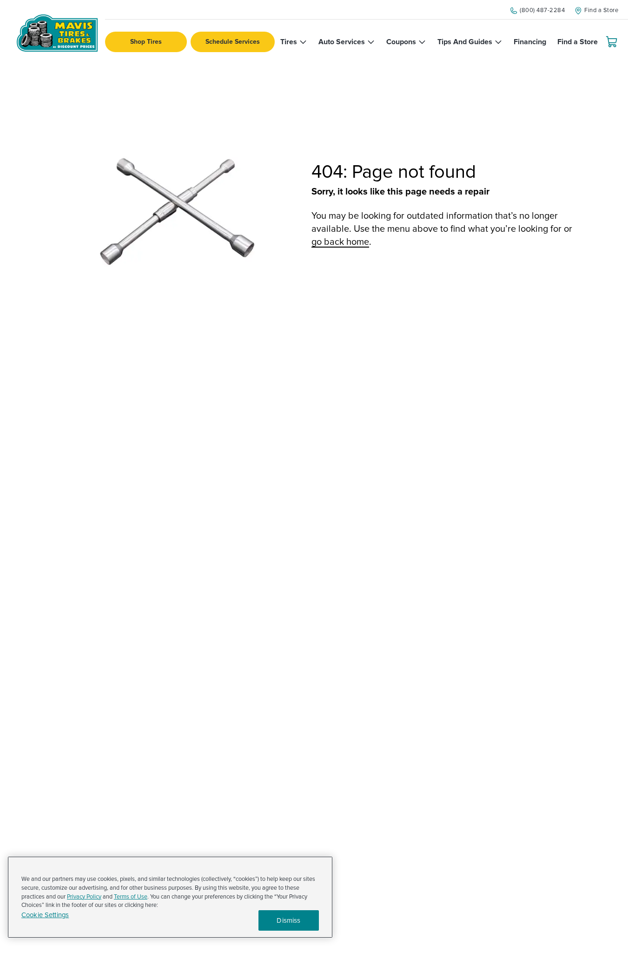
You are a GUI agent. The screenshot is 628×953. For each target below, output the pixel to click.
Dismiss (288, 920)
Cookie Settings (45, 915)
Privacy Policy (84, 896)
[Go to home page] (57, 33)
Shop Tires (146, 42)
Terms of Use (130, 896)
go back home (340, 242)
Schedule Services (232, 42)
